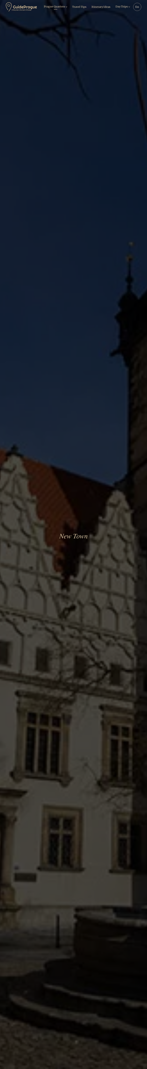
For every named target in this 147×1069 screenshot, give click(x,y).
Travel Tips (79, 6)
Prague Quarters (54, 6)
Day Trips (122, 6)
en (137, 6)
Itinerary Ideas (101, 6)
